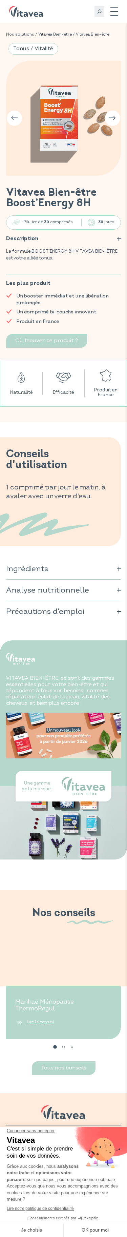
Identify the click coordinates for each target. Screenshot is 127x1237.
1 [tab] (55, 1047)
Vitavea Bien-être (55, 34)
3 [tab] (72, 1047)
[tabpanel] (63, 990)
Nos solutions (20, 34)
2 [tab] (63, 1047)
